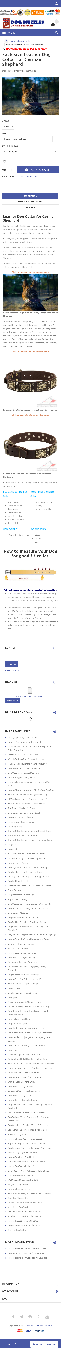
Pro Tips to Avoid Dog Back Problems (24, 1211)
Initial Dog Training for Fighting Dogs (24, 1216)
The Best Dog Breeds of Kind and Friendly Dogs (29, 830)
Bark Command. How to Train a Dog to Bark (27, 1129)
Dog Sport (12, 997)
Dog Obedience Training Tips (21, 894)
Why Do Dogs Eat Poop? (19, 948)
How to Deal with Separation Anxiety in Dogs (28, 939)
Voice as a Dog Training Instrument (23, 1090)
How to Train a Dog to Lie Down (22, 1099)
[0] (53, 25)
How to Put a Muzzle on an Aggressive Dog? (28, 794)
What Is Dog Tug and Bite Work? (22, 1152)
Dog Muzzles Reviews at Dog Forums (24, 772)
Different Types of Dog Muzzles (22, 777)
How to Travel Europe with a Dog (23, 1220)
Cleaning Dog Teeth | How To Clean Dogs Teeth (29, 885)
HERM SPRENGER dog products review (25, 1072)
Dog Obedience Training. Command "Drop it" (28, 908)
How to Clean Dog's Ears (19, 1188)
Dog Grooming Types (17, 1023)
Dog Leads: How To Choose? (20, 817)
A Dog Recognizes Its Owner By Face (24, 1001)
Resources (12, 1049)
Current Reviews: (10, 176)
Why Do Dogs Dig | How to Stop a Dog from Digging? (32, 934)
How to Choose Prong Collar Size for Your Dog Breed (32, 789)
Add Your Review (29, 176)
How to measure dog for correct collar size (27, 1248)
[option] (30, 96)
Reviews (30, 207)
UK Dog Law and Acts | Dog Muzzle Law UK (27, 799)
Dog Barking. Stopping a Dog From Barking (27, 921)
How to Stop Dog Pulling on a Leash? (24, 979)
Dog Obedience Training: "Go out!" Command (28, 1125)
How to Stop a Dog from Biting (22, 957)
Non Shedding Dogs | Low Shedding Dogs (26, 1028)
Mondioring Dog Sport (18, 1207)
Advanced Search (13, 670)
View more (13, 700)
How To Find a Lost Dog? (19, 1018)
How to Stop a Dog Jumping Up (22, 952)
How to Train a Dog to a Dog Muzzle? (24, 768)
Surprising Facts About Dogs (20, 1175)
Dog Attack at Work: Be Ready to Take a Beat (28, 1170)
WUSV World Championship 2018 (23, 1179)
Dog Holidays (14, 988)
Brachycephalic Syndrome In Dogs (23, 737)
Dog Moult (13, 849)
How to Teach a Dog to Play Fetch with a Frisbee (29, 1193)
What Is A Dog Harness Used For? (23, 754)
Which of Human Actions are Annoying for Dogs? (30, 1032)
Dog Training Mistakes (18, 912)
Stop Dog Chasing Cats (18, 1197)
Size (4, 133)
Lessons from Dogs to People (21, 821)
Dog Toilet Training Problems (21, 943)
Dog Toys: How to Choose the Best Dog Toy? (28, 867)
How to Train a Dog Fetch (19, 1095)
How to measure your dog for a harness (26, 1253)
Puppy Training (14, 890)
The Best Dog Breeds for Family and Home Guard (30, 839)
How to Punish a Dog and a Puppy (23, 983)
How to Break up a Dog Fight (21, 1156)
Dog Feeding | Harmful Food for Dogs (25, 871)
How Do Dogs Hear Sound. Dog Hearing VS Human (31, 1063)
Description (30, 196)
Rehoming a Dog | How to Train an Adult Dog (28, 1006)
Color (5, 121)
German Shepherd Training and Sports (25, 1202)
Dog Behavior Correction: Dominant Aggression (29, 1147)
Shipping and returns (30, 201)
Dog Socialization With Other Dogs (23, 974)
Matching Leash (10, 145)
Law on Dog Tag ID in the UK (21, 1166)
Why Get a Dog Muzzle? (18, 1184)
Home (6, 41)
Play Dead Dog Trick (17, 1134)
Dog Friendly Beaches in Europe (22, 992)
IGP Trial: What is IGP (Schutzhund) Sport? (26, 853)
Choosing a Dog (15, 826)
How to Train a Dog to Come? (21, 1086)
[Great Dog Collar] (30, 292)
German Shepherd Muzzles (20, 41)
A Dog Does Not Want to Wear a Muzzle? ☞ (27, 763)
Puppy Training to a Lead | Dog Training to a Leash (30, 1067)
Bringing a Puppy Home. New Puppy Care (26, 858)
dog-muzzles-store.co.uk (39, 1325)
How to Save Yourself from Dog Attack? (25, 1077)
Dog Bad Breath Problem (19, 880)
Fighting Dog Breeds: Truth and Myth (24, 741)
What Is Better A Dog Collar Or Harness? (26, 759)
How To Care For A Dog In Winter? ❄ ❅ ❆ (26, 1045)
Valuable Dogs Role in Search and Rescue (26, 1161)
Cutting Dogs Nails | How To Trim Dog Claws (28, 1058)
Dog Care (12, 844)
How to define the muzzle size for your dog (27, 1257)
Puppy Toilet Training (17, 899)
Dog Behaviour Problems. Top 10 (23, 917)
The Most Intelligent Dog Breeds (23, 835)
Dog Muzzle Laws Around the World (24, 1225)
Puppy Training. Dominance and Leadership (27, 1143)
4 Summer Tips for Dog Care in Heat (24, 1054)
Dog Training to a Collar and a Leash (24, 812)
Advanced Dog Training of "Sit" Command (26, 1112)
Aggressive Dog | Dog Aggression (23, 961)
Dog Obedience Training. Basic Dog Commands (29, 903)
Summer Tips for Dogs (18, 1229)
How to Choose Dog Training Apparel (25, 1138)
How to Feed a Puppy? (18, 862)
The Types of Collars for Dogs (21, 808)
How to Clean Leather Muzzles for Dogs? (26, 803)
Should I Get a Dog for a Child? (21, 1081)
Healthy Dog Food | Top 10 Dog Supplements (28, 876)
